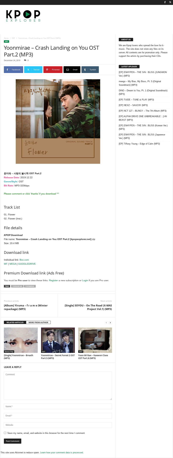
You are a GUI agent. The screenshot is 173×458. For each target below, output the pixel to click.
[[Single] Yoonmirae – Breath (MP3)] (21, 340)
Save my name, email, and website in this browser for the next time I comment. (46, 433)
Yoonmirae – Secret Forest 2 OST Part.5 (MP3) (58, 357)
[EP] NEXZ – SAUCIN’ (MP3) (133, 105)
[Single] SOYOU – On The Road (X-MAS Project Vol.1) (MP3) (88, 307)
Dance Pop (9, 351)
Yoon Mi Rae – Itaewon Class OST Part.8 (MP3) (93, 357)
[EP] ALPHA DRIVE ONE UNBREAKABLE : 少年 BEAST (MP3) (143, 118)
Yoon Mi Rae (17, 286)
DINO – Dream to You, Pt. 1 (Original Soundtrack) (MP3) (143, 92)
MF (5, 263)
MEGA (12, 263)
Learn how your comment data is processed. (62, 452)
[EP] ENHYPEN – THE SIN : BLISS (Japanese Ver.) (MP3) (142, 136)
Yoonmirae (29, 286)
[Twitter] (170, 2)
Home (6, 38)
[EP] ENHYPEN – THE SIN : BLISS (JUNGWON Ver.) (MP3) (143, 74)
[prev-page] (106, 322)
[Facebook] (165, 2)
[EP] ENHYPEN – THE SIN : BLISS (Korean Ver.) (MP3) (143, 127)
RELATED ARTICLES (15, 322)
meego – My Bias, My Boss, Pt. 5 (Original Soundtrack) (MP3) (140, 83)
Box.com (24, 259)
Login (85, 280)
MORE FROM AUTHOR (38, 322)
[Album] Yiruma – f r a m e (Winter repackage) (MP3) (26, 307)
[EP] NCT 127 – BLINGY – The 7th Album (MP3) (142, 111)
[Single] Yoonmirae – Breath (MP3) (18, 357)
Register (53, 280)
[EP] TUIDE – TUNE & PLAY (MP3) (136, 99)
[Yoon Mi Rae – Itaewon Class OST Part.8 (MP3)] (95, 340)
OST (13, 38)
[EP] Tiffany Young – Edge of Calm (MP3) (139, 143)
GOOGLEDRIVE (27, 263)
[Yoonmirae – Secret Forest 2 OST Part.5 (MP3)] (58, 340)
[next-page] (110, 322)
